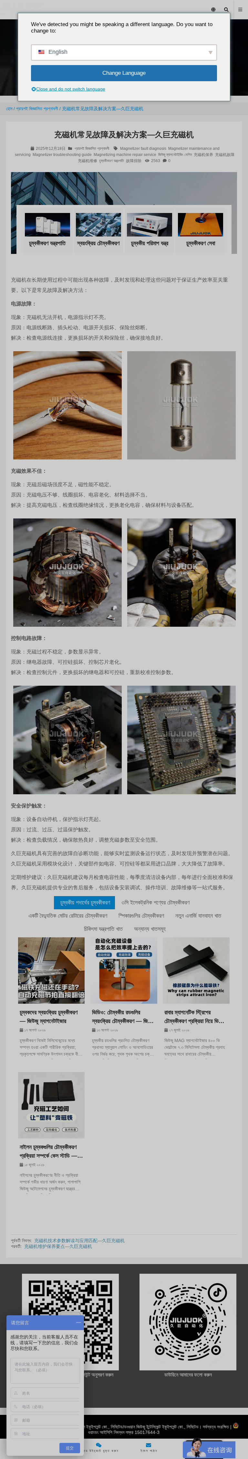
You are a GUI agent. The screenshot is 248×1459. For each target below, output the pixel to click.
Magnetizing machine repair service (125, 154)
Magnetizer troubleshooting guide (62, 154)
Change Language (124, 73)
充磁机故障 (224, 154)
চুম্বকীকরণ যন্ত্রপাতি (111, 161)
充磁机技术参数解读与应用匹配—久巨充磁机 (79, 1240)
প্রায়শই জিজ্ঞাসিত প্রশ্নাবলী (37, 108)
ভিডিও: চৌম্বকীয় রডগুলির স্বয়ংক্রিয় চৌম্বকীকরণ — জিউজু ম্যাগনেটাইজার (123, 1017)
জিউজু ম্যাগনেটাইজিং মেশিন (175, 154)
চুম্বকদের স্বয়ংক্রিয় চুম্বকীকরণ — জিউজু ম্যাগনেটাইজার (49, 1016)
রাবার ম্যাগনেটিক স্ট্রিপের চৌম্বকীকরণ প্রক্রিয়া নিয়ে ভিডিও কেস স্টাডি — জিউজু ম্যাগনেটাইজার (195, 1017)
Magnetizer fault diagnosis (143, 148)
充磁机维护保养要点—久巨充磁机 (58, 1246)
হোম (9, 108)
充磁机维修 (87, 161)
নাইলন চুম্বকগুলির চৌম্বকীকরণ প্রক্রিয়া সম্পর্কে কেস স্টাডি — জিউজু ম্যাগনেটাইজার (48, 1152)
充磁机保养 (203, 154)
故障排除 (133, 161)
